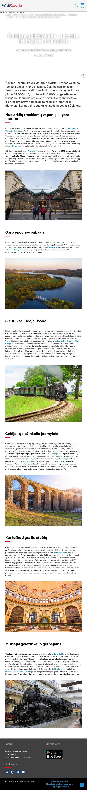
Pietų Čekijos (72, 128)
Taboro (8, 250)
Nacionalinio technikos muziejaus (20, 672)
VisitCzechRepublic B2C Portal (18, 757)
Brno (65, 553)
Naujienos (73, 14)
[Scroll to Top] (82, 785)
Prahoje (31, 151)
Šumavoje (63, 459)
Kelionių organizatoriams (16, 751)
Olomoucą (16, 146)
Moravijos (57, 553)
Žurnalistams (11, 754)
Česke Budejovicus (13, 131)
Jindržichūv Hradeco (65, 341)
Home (8, 14)
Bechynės (18, 250)
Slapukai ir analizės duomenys (59, 784)
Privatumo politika (59, 781)
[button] (77, 5)
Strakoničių (31, 461)
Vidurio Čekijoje (59, 654)
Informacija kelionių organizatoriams (51, 14)
